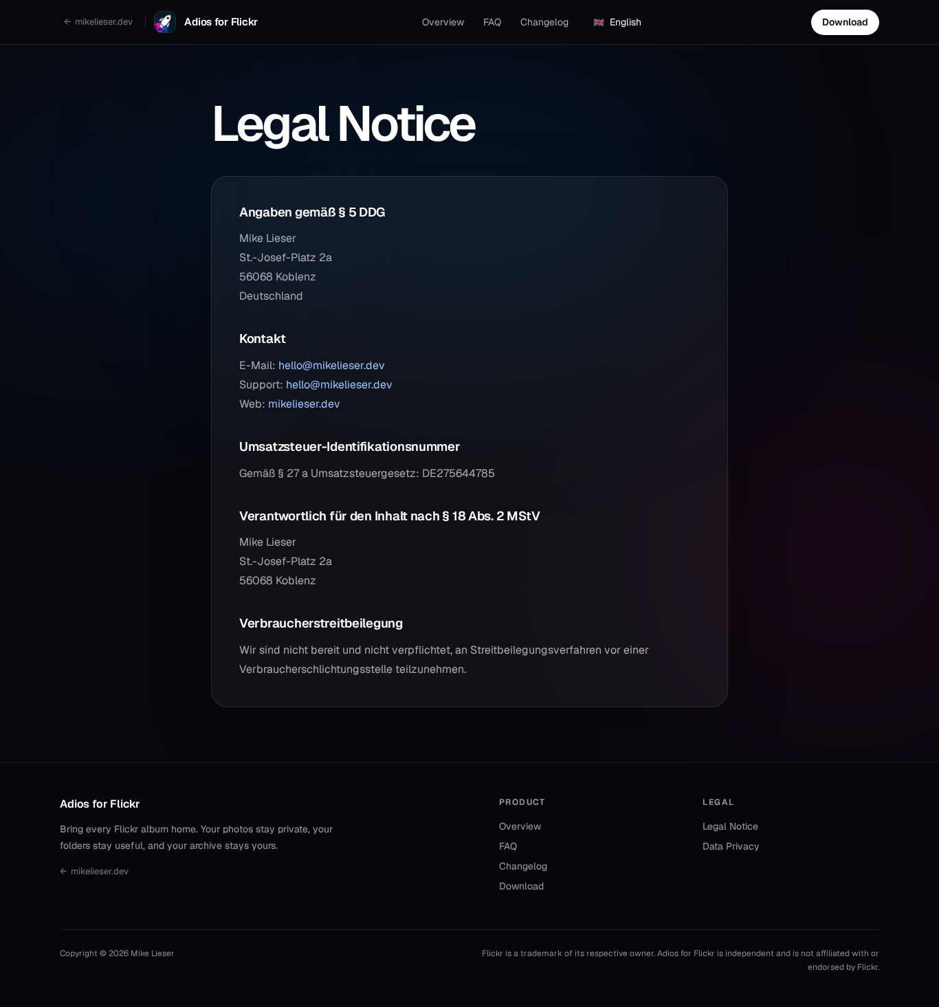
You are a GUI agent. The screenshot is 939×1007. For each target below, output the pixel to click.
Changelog (544, 22)
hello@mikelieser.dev (331, 365)
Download (845, 22)
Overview (443, 22)
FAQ (492, 22)
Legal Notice (730, 826)
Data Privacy (731, 846)
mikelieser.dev (304, 404)
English (617, 22)
